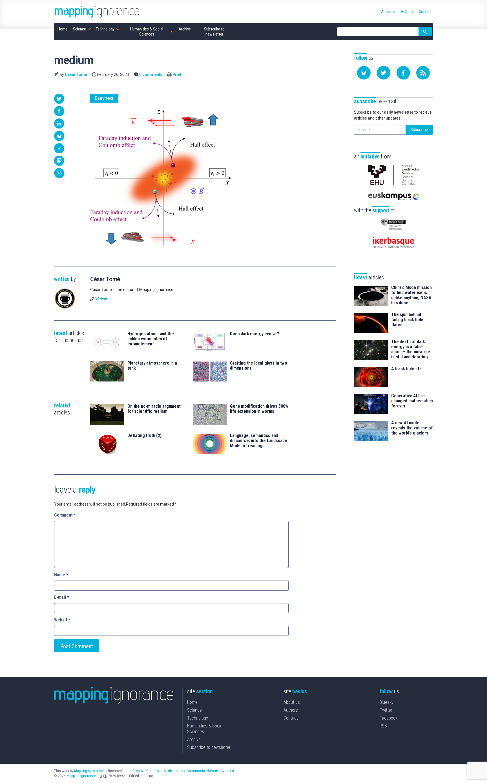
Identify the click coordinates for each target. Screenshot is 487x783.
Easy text (104, 98)
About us (292, 702)
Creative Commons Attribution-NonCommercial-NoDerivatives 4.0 (183, 771)
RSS (383, 726)
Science (194, 710)
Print (176, 74)
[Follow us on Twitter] (383, 73)
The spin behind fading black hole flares (407, 319)
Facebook (388, 718)
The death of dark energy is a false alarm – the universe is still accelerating (410, 349)
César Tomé (76, 74)
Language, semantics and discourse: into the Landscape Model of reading (258, 440)
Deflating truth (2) (144, 435)
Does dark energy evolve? (254, 333)
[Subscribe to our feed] (423, 73)
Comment (65, 515)
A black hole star (407, 368)
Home (192, 702)
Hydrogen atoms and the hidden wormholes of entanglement (150, 339)
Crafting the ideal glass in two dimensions (258, 366)
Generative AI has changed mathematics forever (412, 401)
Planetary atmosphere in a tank (152, 366)
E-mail (61, 597)
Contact (291, 718)
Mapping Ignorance (89, 771)
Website (102, 299)
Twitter (386, 710)
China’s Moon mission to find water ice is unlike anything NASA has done (411, 295)
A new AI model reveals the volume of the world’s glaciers (412, 428)
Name (61, 574)
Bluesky (386, 702)
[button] (59, 99)
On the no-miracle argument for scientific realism (154, 409)
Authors (291, 710)
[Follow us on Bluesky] (364, 73)
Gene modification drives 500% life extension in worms (259, 409)
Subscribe (419, 129)
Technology (197, 718)
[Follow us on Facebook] (403, 73)
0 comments (150, 74)
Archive (194, 739)
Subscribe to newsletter (209, 747)
